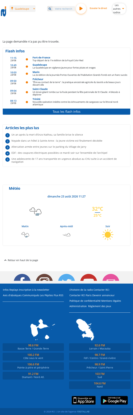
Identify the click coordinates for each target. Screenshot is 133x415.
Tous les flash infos (67, 111)
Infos (6, 289)
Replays (13, 289)
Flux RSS (58, 295)
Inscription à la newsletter (34, 289)
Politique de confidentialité (85, 300)
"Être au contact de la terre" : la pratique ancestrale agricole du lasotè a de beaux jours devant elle (77, 83)
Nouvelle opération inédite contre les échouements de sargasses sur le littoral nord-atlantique (75, 103)
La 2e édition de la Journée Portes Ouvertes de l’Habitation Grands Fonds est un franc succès (80, 74)
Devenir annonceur (103, 295)
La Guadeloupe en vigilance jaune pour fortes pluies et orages (64, 67)
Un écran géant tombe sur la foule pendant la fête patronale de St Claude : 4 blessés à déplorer (76, 93)
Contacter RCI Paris (80, 295)
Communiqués (30, 295)
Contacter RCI (101, 289)
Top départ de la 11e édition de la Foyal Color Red (58, 60)
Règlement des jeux (99, 306)
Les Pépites (46, 295)
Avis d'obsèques (12, 295)
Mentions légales (111, 300)
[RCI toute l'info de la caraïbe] (3, 12)
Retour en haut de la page (23, 260)
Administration (78, 306)
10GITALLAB (83, 411)
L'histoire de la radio (81, 289)
